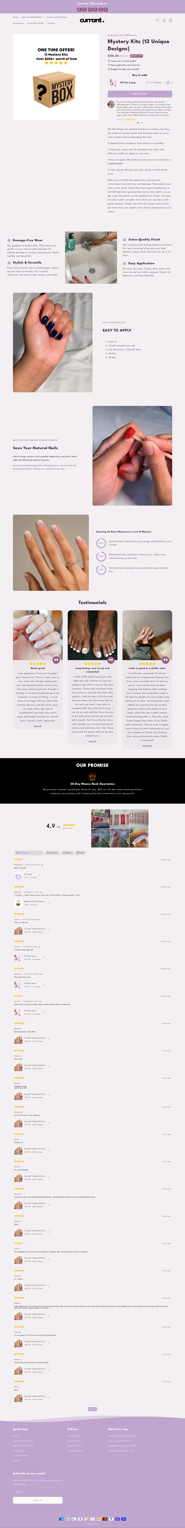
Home (15, 1436)
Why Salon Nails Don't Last (121, 1451)
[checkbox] (80, 853)
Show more (92, 1409)
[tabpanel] (92, 1132)
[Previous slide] (108, 83)
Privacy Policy (74, 1436)
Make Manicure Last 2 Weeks (122, 1436)
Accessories (18, 1451)
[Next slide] (172, 83)
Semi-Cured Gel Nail (23, 1441)
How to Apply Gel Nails (120, 1441)
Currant (96, 1524)
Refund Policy (74, 1441)
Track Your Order (21, 1456)
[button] (158, 20)
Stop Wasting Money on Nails (123, 1446)
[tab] (138, 123)
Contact (17, 1461)
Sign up (38, 1500)
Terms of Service (76, 1451)
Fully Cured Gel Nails (23, 1446)
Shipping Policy (75, 1446)
